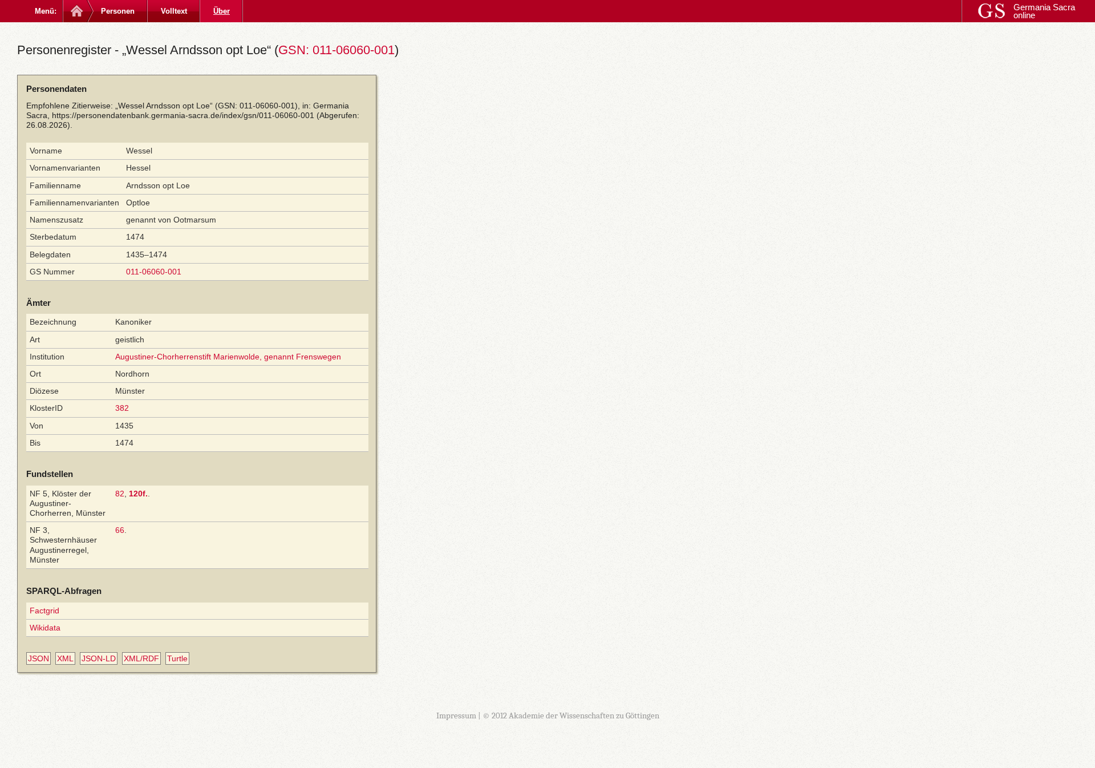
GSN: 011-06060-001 (336, 50)
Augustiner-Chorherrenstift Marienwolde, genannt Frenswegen (228, 356)
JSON (38, 658)
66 (119, 530)
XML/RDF (141, 658)
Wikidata (45, 627)
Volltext (174, 11)
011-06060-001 (153, 271)
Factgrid (44, 610)
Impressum (456, 715)
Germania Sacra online (1044, 11)
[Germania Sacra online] (75, 11)
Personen (118, 11)
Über (221, 11)
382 (122, 408)
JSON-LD (99, 658)
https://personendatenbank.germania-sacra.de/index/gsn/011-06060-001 (183, 115)
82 (119, 493)
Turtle (177, 658)
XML (65, 658)
